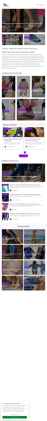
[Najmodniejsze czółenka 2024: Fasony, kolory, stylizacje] (23, 21)
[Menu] (37, 5)
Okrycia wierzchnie (7, 128)
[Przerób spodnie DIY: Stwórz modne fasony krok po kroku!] (12, 236)
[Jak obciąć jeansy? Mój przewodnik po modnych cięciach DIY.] (34, 283)
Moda (4, 21)
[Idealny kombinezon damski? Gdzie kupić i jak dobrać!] (8, 109)
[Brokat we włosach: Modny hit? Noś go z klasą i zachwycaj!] (12, 267)
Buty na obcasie (28, 37)
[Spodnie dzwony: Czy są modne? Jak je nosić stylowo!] (34, 236)
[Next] (25, 152)
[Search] (40, 4)
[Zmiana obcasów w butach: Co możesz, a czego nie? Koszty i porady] (8, 86)
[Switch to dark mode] (43, 5)
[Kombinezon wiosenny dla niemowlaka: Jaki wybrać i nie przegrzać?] (23, 86)
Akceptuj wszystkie (14, 417)
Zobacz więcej (23, 155)
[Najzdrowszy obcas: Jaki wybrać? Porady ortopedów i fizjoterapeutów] (31, 109)
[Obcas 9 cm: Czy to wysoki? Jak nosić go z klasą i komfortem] (12, 283)
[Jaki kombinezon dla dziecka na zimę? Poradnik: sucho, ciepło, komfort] (34, 267)
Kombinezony (5, 37)
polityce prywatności (19, 411)
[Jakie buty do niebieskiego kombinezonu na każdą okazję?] (23, 173)
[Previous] (22, 152)
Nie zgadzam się (14, 414)
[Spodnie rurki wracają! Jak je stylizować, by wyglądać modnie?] (12, 252)
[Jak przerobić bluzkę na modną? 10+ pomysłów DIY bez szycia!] (34, 252)
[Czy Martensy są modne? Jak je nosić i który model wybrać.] (38, 86)
